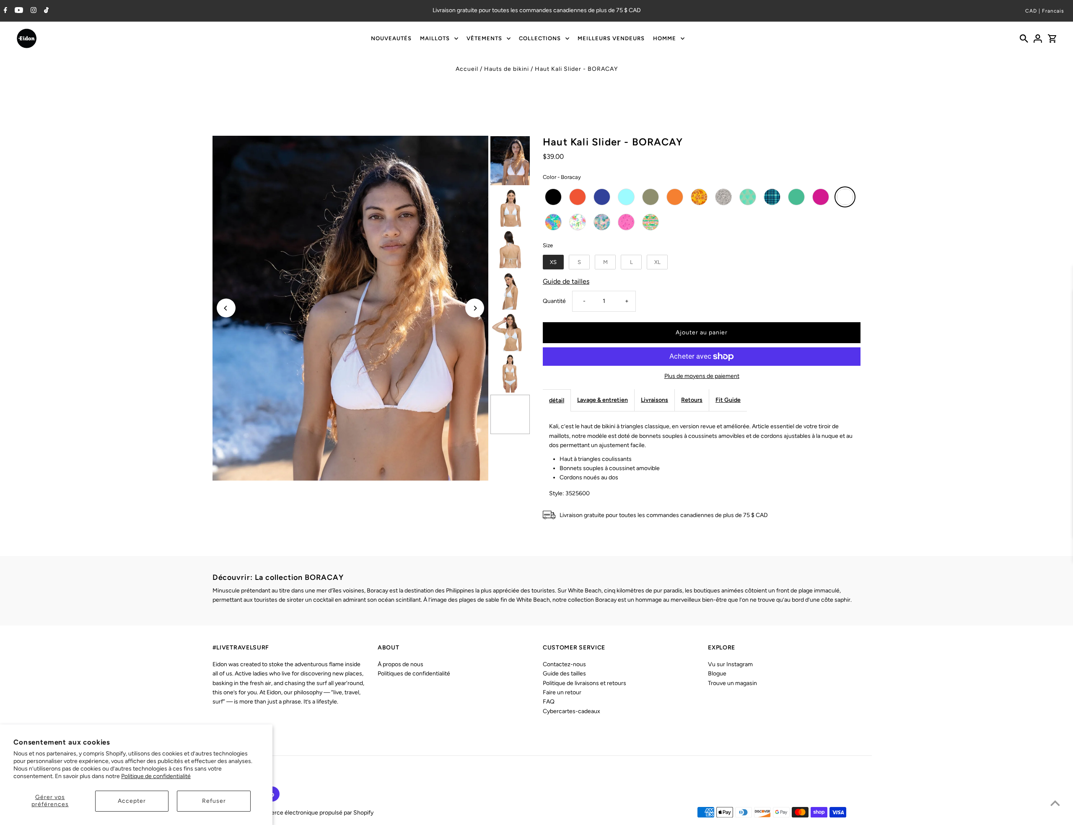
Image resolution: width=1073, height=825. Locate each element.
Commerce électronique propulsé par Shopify (313, 812)
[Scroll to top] (1055, 803)
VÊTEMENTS (484, 38)
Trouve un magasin (732, 683)
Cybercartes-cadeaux (571, 711)
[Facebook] (4, 11)
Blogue (717, 673)
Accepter (132, 800)
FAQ (549, 701)
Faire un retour (562, 692)
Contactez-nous (564, 664)
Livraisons (654, 399)
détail (556, 400)
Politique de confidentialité (156, 776)
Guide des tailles (564, 673)
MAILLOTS (435, 38)
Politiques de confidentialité (414, 673)
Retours (691, 399)
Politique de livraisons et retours (584, 683)
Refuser (214, 800)
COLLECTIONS (540, 38)
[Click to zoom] (350, 308)
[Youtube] (18, 11)
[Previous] (226, 308)
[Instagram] (32, 11)
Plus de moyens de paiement (701, 376)
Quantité (554, 301)
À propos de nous (400, 664)
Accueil (467, 68)
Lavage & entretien (602, 399)
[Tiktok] (45, 11)
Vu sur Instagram (730, 664)
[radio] (553, 196)
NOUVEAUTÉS (391, 38)
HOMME (664, 38)
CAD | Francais (1044, 11)
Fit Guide (728, 399)
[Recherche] (1024, 38)
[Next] (474, 308)
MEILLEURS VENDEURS (611, 38)
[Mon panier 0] (1052, 38)
